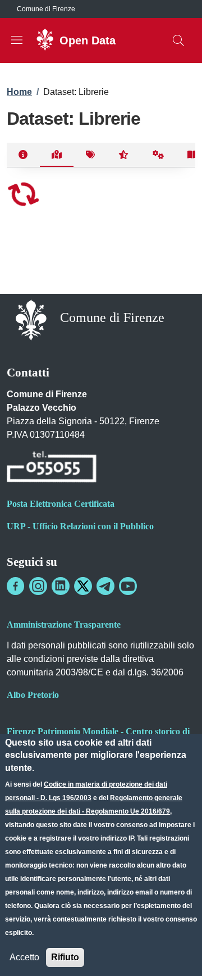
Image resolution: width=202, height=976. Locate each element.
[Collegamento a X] (83, 586)
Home (19, 92)
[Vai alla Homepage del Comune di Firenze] (31, 319)
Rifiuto (65, 957)
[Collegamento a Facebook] (16, 586)
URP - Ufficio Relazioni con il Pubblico (80, 526)
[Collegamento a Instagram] (38, 586)
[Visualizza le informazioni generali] (23, 155)
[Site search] (178, 40)
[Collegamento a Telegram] (105, 586)
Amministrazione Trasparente (64, 624)
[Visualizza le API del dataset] (158, 155)
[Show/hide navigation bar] (17, 40)
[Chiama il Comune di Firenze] (52, 468)
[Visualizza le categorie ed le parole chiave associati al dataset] (90, 155)
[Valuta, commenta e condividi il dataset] (124, 155)
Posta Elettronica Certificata (60, 504)
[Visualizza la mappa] (57, 155)
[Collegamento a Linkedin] (61, 586)
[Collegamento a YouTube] (128, 586)
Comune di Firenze (46, 9)
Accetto (24, 957)
